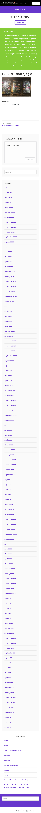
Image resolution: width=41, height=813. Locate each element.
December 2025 (10, 222)
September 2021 (10, 475)
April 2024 (8, 321)
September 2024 (10, 296)
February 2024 (9, 331)
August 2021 (8, 480)
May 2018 (7, 673)
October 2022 (9, 410)
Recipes (7, 755)
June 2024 (8, 311)
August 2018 (9, 658)
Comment (30, 159)
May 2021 (7, 494)
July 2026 (7, 187)
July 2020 (8, 544)
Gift (36, 3)
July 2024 (7, 306)
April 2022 (8, 440)
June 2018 (8, 668)
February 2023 (9, 390)
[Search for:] (20, 172)
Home (6, 740)
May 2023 (8, 376)
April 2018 (8, 678)
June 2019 (8, 608)
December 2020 (10, 519)
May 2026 (8, 197)
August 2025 (9, 242)
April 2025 (8, 262)
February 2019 (9, 628)
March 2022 (8, 445)
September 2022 (10, 415)
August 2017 (8, 717)
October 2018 (9, 648)
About (6, 745)
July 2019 (7, 603)
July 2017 (7, 722)
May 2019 (7, 613)
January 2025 (9, 276)
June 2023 (8, 371)
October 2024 (9, 291)
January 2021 (9, 514)
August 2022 (9, 420)
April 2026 (8, 202)
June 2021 (8, 489)
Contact (7, 760)
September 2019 (10, 593)
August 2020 (9, 539)
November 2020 (10, 524)
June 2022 (8, 430)
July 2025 (7, 247)
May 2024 (8, 316)
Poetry (6, 775)
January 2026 (9, 217)
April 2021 (8, 499)
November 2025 (10, 227)
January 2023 (9, 395)
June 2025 (8, 252)
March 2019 (8, 623)
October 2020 (9, 529)
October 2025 (9, 232)
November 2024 (10, 286)
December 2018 (10, 638)
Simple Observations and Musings (16, 780)
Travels (6, 770)
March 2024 (8, 326)
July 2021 (7, 485)
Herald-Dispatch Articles (13, 750)
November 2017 (10, 702)
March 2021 (8, 504)
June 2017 (7, 727)
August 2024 (9, 301)
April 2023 (8, 380)
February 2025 (9, 272)
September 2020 (10, 534)
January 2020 (9, 574)
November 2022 (10, 405)
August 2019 (8, 598)
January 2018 (9, 693)
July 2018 (7, 663)
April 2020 (8, 559)
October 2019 (9, 589)
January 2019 (9, 633)
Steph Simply (20, 16)
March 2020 (8, 564)
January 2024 (9, 336)
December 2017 (10, 697)
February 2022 (9, 450)
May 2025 (8, 257)
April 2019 (8, 618)
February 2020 (9, 569)
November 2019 (10, 584)
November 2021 (10, 465)
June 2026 (8, 192)
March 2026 (8, 207)
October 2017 (9, 707)
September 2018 (10, 653)
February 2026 (9, 212)
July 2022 (7, 425)
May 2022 (8, 435)
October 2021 (9, 470)
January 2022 (9, 455)
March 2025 (8, 267)
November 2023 (10, 346)
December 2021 (10, 460)
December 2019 (10, 579)
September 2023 (10, 356)
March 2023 (8, 385)
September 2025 (10, 237)
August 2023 (9, 361)
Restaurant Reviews (11, 765)
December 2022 (10, 400)
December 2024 (10, 281)
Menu (21, 22)
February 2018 (9, 687)
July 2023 (7, 366)
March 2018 (8, 683)
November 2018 (10, 643)
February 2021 (9, 509)
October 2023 (9, 351)
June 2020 (8, 549)
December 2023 (10, 341)
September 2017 (10, 712)
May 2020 (8, 554)
